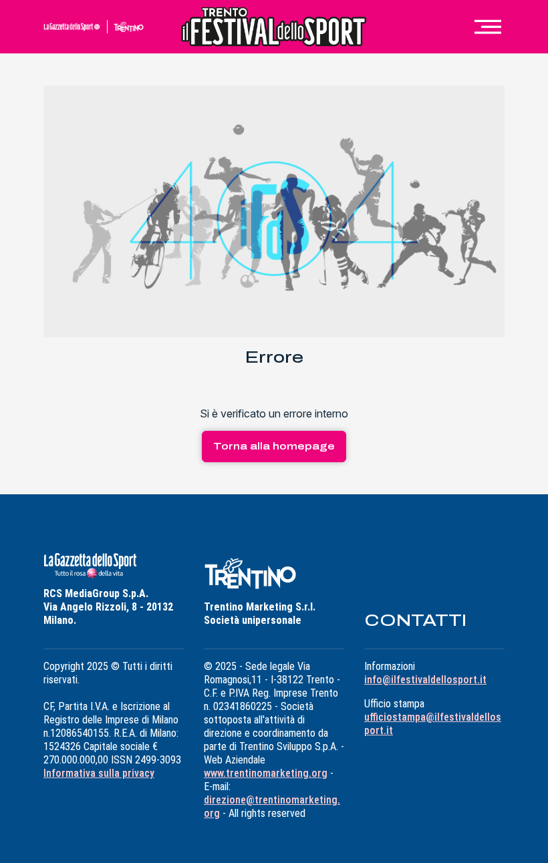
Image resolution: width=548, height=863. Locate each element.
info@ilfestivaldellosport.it (425, 679)
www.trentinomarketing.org (265, 773)
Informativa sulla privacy (98, 773)
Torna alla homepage (274, 447)
